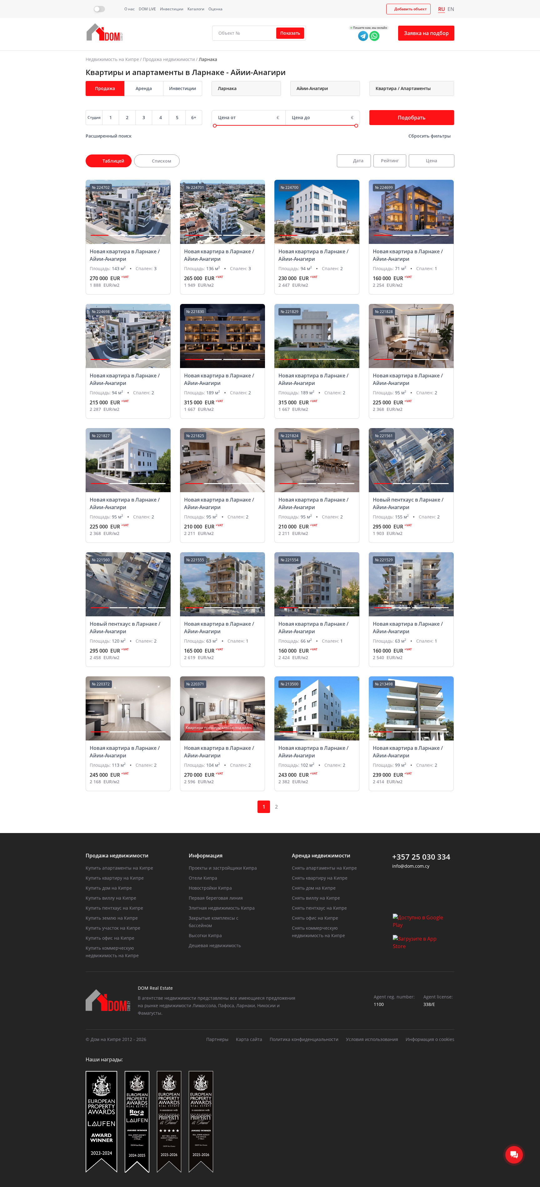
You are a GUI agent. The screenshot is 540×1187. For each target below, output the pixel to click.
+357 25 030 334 (421, 857)
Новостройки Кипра (210, 888)
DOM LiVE (147, 9)
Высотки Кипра (205, 935)
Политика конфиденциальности (304, 1039)
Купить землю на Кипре (112, 918)
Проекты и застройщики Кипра (223, 868)
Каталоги (196, 9)
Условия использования (372, 1039)
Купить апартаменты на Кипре (119, 868)
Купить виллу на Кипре (111, 898)
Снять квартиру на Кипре (320, 878)
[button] (99, 235)
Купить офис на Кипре (110, 938)
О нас (129, 9)
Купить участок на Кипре (113, 928)
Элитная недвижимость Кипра (222, 908)
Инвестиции (171, 9)
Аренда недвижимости (321, 855)
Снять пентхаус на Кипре (319, 908)
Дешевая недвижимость (215, 945)
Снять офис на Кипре (315, 918)
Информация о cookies (430, 1039)
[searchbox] (251, 88)
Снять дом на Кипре (314, 888)
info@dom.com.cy (410, 866)
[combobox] (246, 88)
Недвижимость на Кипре (112, 59)
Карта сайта (249, 1039)
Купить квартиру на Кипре (115, 878)
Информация (205, 855)
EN (451, 9)
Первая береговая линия (216, 898)
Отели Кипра (203, 878)
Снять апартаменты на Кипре (324, 868)
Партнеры (217, 1039)
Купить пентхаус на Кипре (114, 908)
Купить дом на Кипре (109, 888)
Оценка (215, 9)
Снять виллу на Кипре (316, 898)
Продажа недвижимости (169, 59)
